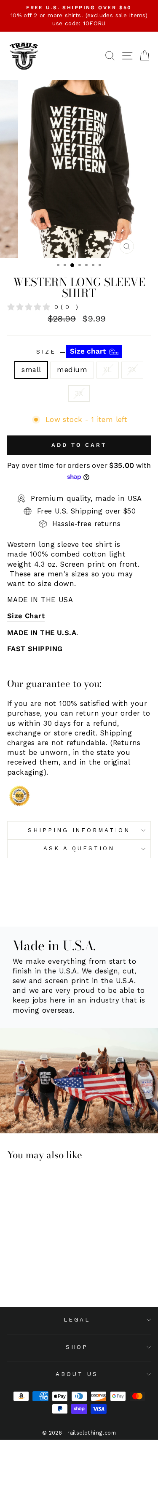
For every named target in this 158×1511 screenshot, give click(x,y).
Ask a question (79, 848)
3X (79, 393)
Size (72, 351)
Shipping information (79, 830)
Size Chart (26, 616)
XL (107, 370)
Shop (77, 1347)
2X (132, 370)
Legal (77, 1319)
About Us (77, 1374)
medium (72, 370)
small (31, 370)
